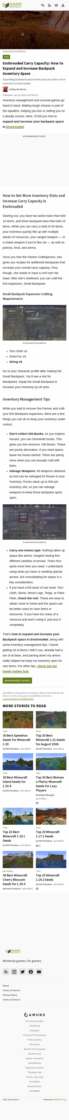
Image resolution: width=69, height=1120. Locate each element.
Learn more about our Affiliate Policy (18, 699)
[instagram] (14, 971)
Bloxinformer (34, 1086)
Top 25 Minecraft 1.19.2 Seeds (47, 877)
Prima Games (35, 1039)
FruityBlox (34, 1081)
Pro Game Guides (34, 1021)
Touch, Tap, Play (34, 1076)
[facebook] (30, 971)
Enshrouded (15, 127)
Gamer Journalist (34, 1058)
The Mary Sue (35, 1072)
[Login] (63, 5)
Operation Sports (34, 1067)
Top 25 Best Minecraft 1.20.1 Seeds (14, 836)
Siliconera (34, 1044)
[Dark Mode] (49, 5)
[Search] (43, 5)
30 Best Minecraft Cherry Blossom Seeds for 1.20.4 (15, 879)
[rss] (6, 971)
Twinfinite (34, 1025)
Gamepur (34, 1030)
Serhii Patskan (11, 748)
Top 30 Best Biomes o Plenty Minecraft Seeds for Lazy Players (50, 783)
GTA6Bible (34, 1090)
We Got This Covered (34, 1049)
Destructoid (34, 1053)
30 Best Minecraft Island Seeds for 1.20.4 (15, 781)
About (6, 985)
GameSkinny (34, 1062)
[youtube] (39, 971)
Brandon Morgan (45, 794)
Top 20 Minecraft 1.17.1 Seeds (47, 834)
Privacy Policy (10, 994)
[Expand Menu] (56, 5)
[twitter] (22, 971)
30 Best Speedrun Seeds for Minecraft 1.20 (16, 739)
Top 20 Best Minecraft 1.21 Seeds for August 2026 (50, 739)
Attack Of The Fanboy (34, 1035)
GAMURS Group (59, 1099)
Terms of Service (11, 990)
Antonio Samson (12, 888)
